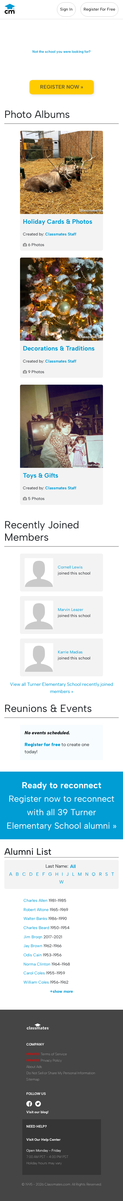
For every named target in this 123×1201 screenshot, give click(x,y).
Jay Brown (32, 945)
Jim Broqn (32, 937)
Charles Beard (36, 927)
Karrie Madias (70, 652)
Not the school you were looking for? (61, 52)
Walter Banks (35, 918)
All (73, 866)
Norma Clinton (36, 964)
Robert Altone (36, 909)
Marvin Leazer (70, 609)
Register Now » (61, 87)
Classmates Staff (60, 234)
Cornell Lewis (70, 567)
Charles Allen (35, 900)
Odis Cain (32, 955)
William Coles (36, 982)
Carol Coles (34, 973)
